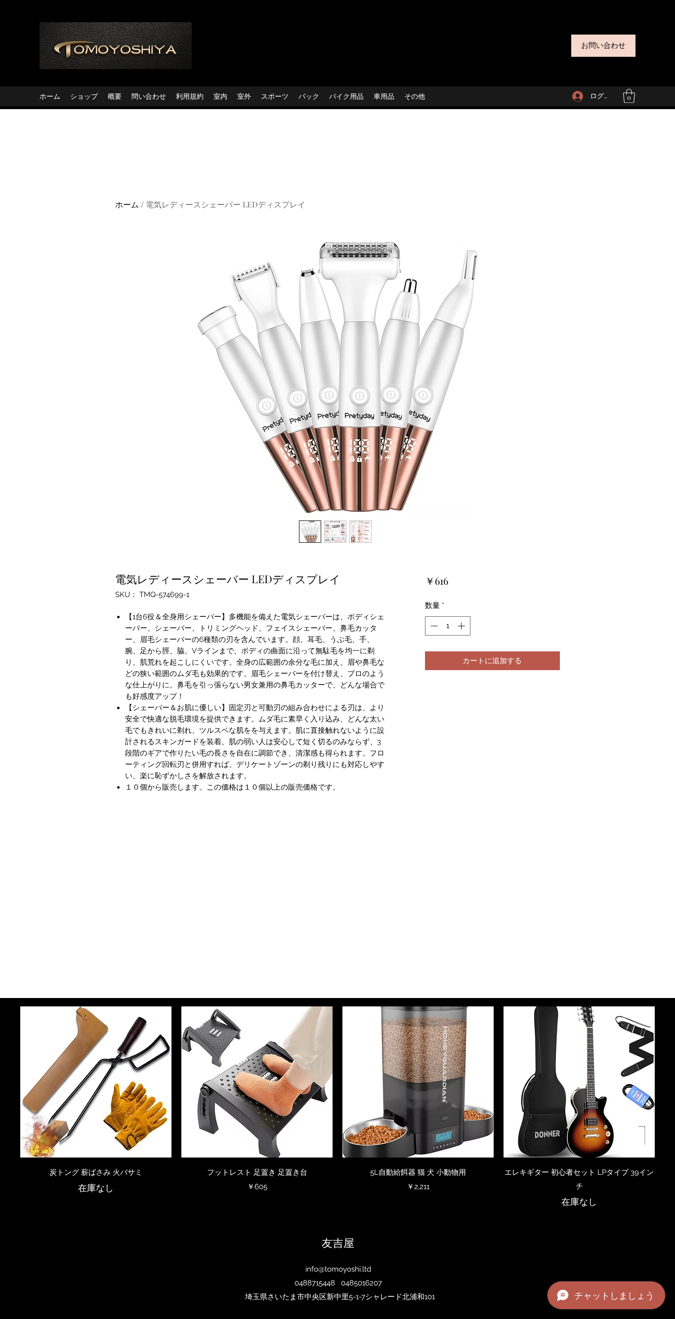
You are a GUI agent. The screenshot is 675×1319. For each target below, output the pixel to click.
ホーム (127, 204)
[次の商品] (669, 1081)
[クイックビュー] (95, 1082)
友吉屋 (338, 1242)
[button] (629, 96)
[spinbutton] (447, 626)
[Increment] (462, 626)
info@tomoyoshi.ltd (338, 1269)
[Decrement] (433, 626)
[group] (337, 1107)
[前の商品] (6, 1081)
